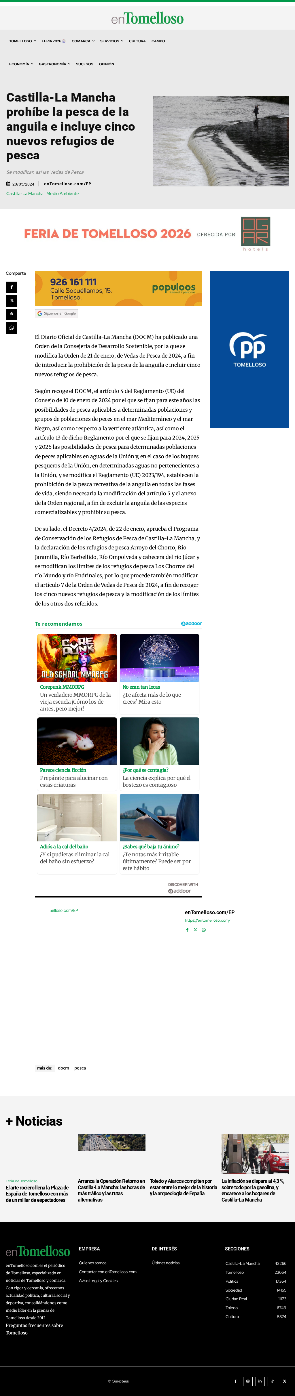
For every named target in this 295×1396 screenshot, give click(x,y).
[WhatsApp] (11, 328)
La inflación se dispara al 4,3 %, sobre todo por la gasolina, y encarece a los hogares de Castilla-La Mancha (253, 1190)
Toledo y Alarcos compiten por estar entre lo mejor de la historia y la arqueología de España (183, 1187)
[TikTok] (272, 1381)
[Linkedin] (260, 1381)
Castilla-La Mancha (25, 194)
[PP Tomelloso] (249, 426)
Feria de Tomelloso (21, 1181)
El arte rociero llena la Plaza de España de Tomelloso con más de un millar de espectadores (37, 1194)
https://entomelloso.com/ (207, 920)
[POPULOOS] (118, 304)
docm (63, 1068)
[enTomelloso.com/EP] (107, 979)
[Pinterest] (11, 314)
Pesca (80, 1068)
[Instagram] (248, 1381)
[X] (11, 301)
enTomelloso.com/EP (67, 183)
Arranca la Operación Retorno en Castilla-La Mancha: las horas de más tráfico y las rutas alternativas (111, 1190)
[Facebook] (11, 287)
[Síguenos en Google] (56, 323)
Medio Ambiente (62, 194)
